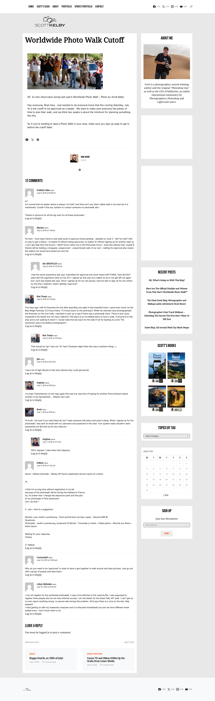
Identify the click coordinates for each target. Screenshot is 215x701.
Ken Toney (42, 296)
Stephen (41, 382)
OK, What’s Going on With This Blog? (167, 280)
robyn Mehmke (44, 584)
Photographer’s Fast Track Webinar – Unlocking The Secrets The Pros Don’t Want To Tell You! (166, 316)
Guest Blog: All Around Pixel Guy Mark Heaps (167, 327)
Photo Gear (98, 654)
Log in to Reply (33, 218)
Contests (90, 654)
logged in (44, 632)
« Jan (165, 495)
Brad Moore (85, 157)
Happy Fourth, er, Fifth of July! (46, 658)
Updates (32, 654)
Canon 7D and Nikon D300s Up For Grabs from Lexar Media (106, 659)
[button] (191, 6)
